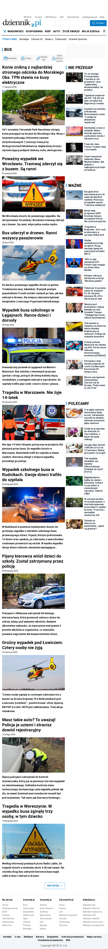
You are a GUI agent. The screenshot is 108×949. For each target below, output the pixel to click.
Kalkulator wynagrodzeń (93, 925)
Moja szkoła (45, 915)
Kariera (40, 936)
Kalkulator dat (89, 905)
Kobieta (43, 905)
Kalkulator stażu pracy (93, 912)
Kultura (43, 929)
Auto (25, 905)
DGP (62, 17)
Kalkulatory (89, 899)
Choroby (63, 918)
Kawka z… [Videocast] (55, 39)
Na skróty (7, 899)
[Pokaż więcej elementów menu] (104, 31)
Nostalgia (24, 39)
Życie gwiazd (45, 918)
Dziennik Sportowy (78, 39)
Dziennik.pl (29, 899)
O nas (18, 936)
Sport (25, 918)
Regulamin (52, 936)
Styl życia (63, 925)
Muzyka (43, 925)
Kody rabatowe (46, 908)
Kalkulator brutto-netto (93, 922)
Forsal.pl (6, 915)
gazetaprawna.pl (89, 17)
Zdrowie (26, 922)
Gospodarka (28, 912)
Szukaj (100, 23)
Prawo (62, 905)
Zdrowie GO (37, 39)
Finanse (62, 908)
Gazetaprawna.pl (9, 908)
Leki (61, 912)
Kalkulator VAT (89, 915)
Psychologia (64, 922)
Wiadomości (28, 915)
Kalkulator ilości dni (91, 908)
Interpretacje (8, 922)
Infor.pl (5, 905)
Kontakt (7, 936)
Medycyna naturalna (68, 915)
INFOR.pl (27, 17)
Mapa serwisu (94, 936)
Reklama (28, 936)
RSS (68, 940)
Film (42, 922)
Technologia (28, 908)
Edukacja (44, 912)
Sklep (102, 17)
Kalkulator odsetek (91, 918)
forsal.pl (38, 17)
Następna (53, 885)
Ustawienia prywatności (50, 940)
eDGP (4, 912)
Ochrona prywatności (72, 936)
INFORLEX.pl (50, 17)
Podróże (27, 925)
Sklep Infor (7, 925)
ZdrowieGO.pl (73, 17)
